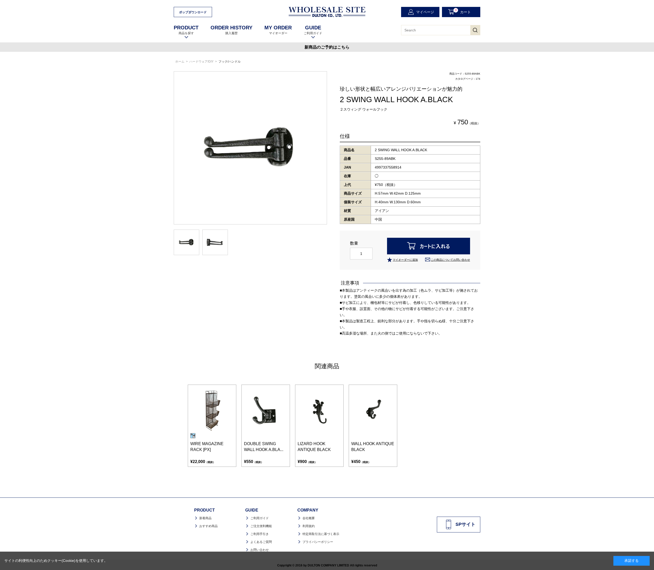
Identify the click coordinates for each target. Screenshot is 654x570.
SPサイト (465, 524)
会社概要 (308, 518)
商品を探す (186, 30)
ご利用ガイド (313, 30)
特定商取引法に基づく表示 (320, 534)
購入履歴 (231, 30)
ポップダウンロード (193, 12)
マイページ (425, 12)
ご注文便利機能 (261, 526)
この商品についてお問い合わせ (450, 259)
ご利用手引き (259, 534)
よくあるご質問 (261, 542)
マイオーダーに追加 (405, 259)
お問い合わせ (259, 550)
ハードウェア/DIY (201, 61)
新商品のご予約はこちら (327, 47)
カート (463, 11)
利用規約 (308, 526)
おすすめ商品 (208, 526)
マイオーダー (278, 30)
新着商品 (205, 518)
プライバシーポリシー (317, 542)
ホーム (179, 61)
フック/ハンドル (229, 61)
